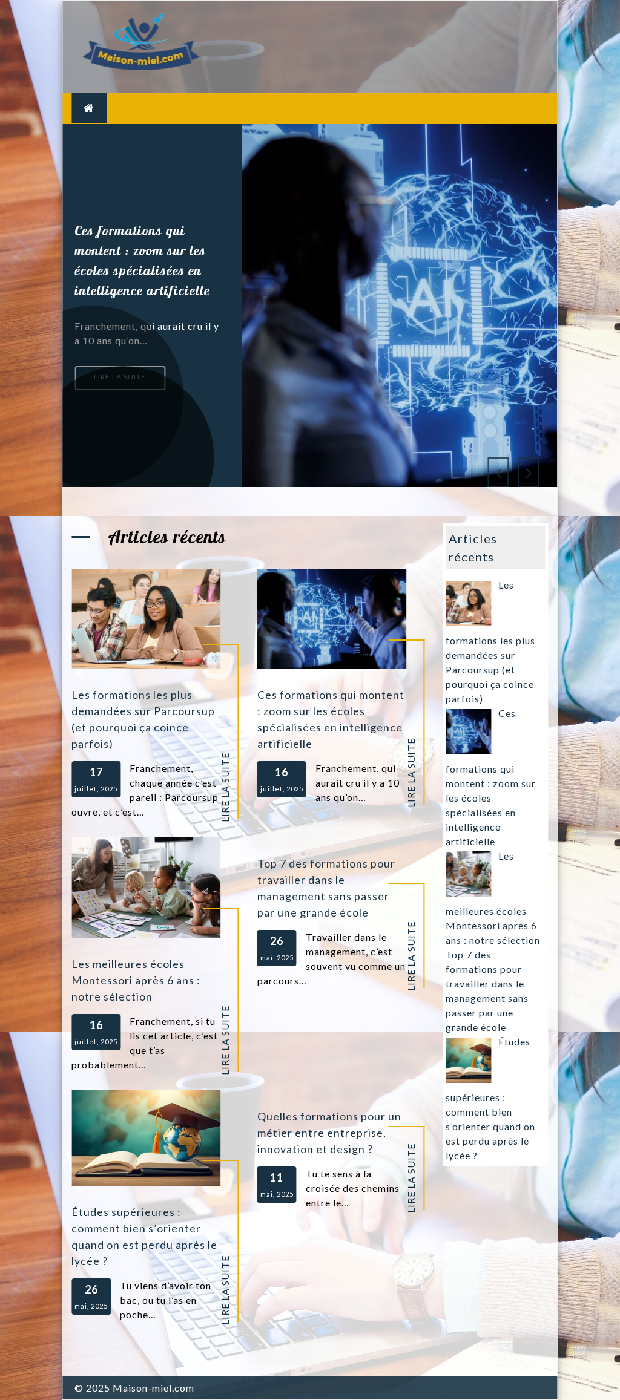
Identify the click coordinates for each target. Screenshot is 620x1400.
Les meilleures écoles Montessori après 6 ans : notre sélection (135, 980)
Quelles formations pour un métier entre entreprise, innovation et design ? (329, 1133)
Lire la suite (120, 376)
